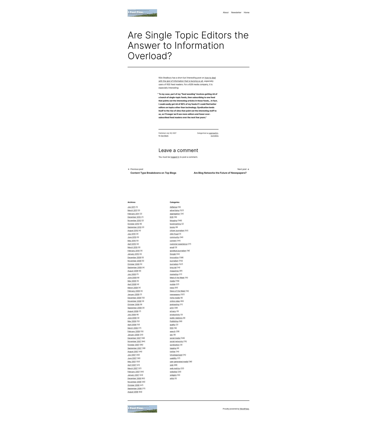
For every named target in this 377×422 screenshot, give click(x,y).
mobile (172, 284)
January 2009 (133, 294)
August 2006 (133, 392)
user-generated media (179, 362)
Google (173, 254)
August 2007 (133, 352)
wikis (172, 378)
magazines (174, 271)
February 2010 (134, 251)
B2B (171, 217)
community (174, 237)
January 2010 (133, 254)
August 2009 (133, 271)
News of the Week (177, 291)
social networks (176, 341)
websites (173, 372)
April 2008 (132, 325)
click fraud (174, 234)
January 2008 (133, 335)
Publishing (174, 321)
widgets (173, 375)
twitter (172, 352)
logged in (175, 157)
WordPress (244, 409)
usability (173, 358)
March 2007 (133, 368)
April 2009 (132, 284)
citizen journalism (177, 231)
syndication (174, 345)
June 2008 (132, 318)
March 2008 (133, 328)
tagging (173, 348)
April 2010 (132, 244)
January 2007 (133, 375)
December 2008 (134, 298)
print (172, 308)
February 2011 (133, 214)
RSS (171, 328)
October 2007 (133, 345)
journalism (174, 261)
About (226, 12)
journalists (214, 136)
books (172, 227)
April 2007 (132, 365)
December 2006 (134, 378)
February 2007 (134, 372)
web (171, 365)
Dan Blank (164, 136)
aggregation (213, 133)
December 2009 (134, 257)
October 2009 (133, 264)
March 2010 (132, 247)
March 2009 (133, 288)
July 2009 (132, 274)
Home (246, 12)
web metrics (175, 368)
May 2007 (132, 362)
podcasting (174, 304)
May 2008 (132, 321)
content (173, 241)
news (172, 288)
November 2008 (134, 301)
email (172, 247)
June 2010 (132, 237)
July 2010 (131, 234)
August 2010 (133, 231)
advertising (174, 210)
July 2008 (132, 315)
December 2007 (134, 338)
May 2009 (132, 281)
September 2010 (134, 227)
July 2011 (131, 207)
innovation (174, 257)
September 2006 (135, 388)
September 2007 (134, 348)
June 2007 (132, 358)
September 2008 (135, 308)
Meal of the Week (177, 278)
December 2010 (134, 217)
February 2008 (134, 331)
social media (175, 338)
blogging (173, 221)
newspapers (175, 294)
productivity (175, 315)
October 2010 (133, 224)
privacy (173, 311)
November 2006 (134, 382)
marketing (174, 274)
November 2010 (134, 221)
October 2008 (133, 304)
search (172, 331)
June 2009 (132, 278)
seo (171, 335)
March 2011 (132, 210)
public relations (176, 318)
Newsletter (236, 12)
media (172, 281)
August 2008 (133, 311)
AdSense (173, 207)
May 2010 (132, 241)
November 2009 (134, 261)
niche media (175, 298)
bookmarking (175, 224)
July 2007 (132, 355)
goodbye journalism (178, 251)
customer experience (178, 244)
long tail (173, 267)
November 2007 (134, 341)
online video (175, 301)
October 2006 (133, 385)
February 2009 (134, 291)
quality (172, 325)
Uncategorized (176, 355)
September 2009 (135, 267)
